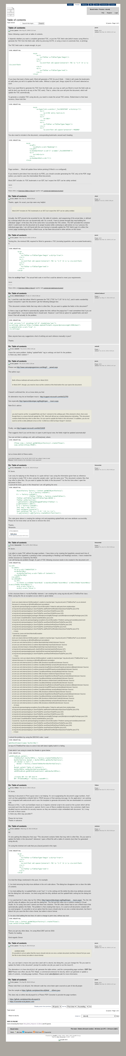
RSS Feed (38, 1032)
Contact (112, 4)
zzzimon (17, 828)
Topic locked (11, 22)
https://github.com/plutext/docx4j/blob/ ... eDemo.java (41, 990)
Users (96, 4)
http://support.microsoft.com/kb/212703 (54, 397)
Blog (91, 4)
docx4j (107, 9)
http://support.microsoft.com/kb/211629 (31, 428)
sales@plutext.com (56, 974)
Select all (17, 50)
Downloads (104, 4)
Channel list (47, 1032)
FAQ (103, 13)
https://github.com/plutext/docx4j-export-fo (25, 999)
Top (117, 192)
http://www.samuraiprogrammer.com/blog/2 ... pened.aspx (37, 367)
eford (16, 198)
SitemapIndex (28, 1032)
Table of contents (16, 20)
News (12, 1032)
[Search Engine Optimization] (63, 1039)
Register (109, 13)
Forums (77, 4)
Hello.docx (13, 534)
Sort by (64, 1006)
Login (116, 13)
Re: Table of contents (17, 196)
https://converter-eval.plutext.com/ (22, 1001)
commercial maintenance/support (53, 191)
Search (70, 4)
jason (16, 30)
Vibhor (17, 787)
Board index (94, 9)
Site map (19, 1032)
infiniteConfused (19, 295)
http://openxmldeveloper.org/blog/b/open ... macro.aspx (39, 401)
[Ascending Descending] (84, 1006)
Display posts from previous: (43, 1006)
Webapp (84, 4)
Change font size (116, 9)
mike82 (17, 348)
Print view (112, 9)
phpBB (55, 1035)
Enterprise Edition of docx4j (26, 191)
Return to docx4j (13, 1015)
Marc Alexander (61, 1037)
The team (74, 1029)
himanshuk (18, 467)
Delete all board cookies (86, 1029)
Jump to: (77, 1016)
